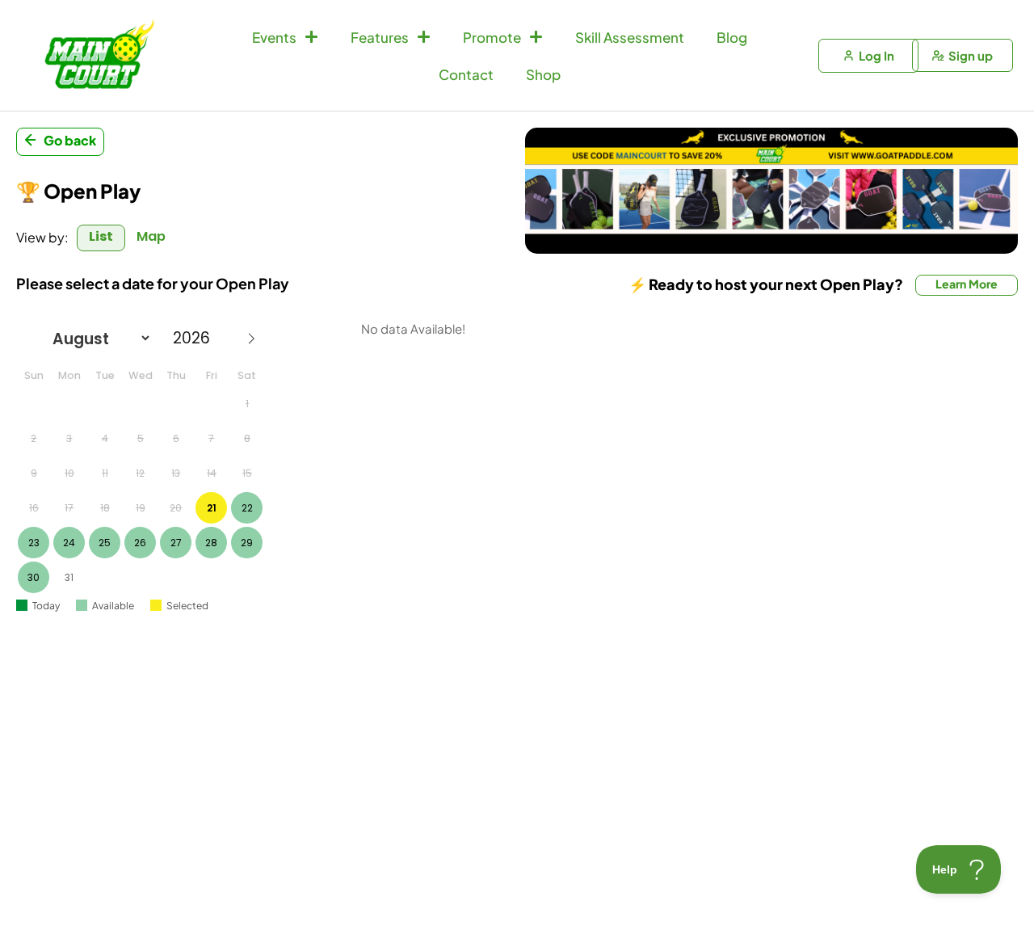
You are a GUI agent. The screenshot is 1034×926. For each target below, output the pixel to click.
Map (151, 236)
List (101, 236)
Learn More (966, 283)
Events (274, 37)
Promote (492, 37)
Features (380, 37)
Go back (70, 140)
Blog (732, 37)
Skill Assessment (629, 37)
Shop (543, 74)
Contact (466, 74)
